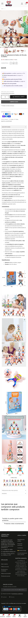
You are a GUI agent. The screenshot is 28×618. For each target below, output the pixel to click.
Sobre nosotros (4, 564)
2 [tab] (10, 46)
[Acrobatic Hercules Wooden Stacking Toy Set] (14, 29)
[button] (3, 51)
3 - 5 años (11, 119)
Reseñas (4, 493)
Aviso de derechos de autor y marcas (22, 553)
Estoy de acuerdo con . (13, 593)
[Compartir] (10, 63)
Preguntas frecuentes (19, 544)
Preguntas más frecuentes (10, 490)
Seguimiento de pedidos (20, 540)
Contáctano (20, 547)
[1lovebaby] (9, 3)
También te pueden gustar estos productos (12, 519)
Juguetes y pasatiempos (6, 121)
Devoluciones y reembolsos (4, 570)
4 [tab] (15, 46)
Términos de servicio (5, 576)
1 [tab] (8, 46)
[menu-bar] (3, 3)
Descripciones (6, 127)
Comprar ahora (14, 101)
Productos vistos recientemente (14, 523)
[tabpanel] (14, 29)
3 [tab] (13, 46)
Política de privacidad (6, 573)
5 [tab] (17, 46)
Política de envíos (5, 566)
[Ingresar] (22, 3)
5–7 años (16, 119)
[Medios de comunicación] (25, 45)
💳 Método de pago (21, 550)
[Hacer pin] (16, 63)
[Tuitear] (13, 63)
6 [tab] (19, 46)
